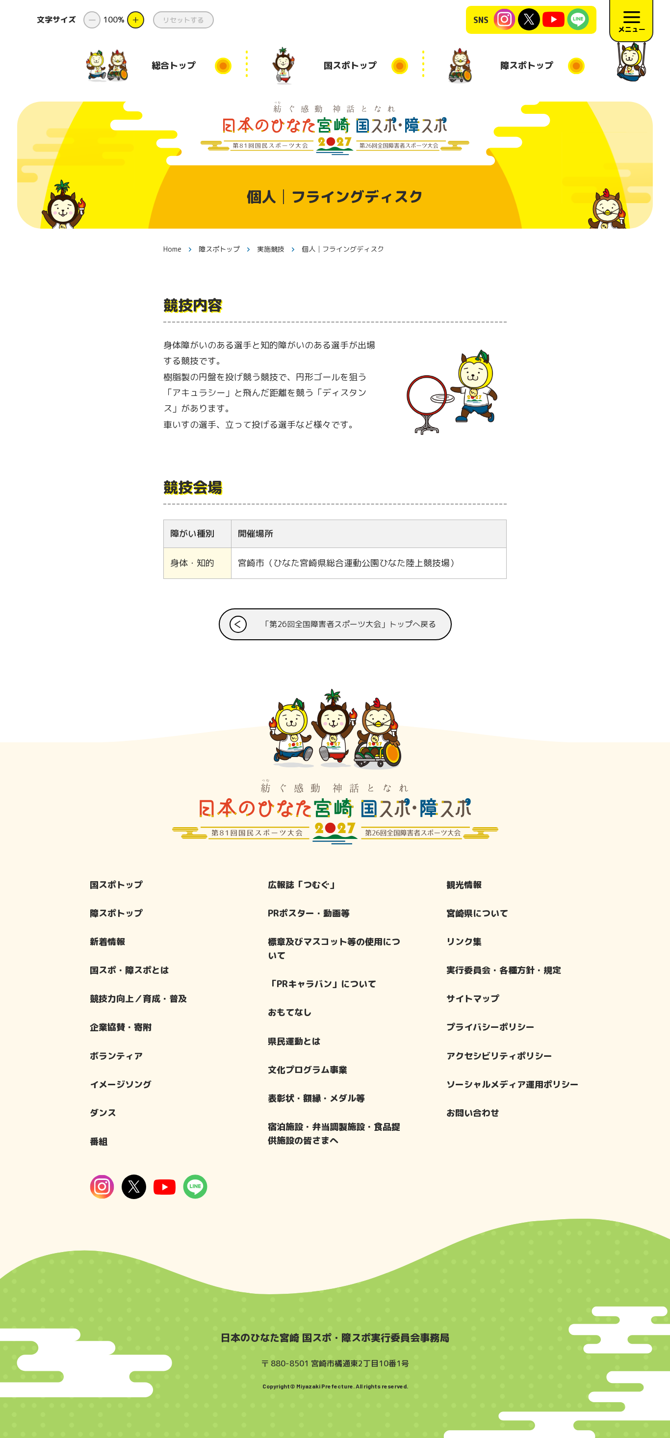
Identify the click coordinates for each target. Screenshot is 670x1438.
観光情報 (464, 885)
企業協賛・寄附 (121, 1027)
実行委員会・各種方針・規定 (503, 970)
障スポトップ (116, 913)
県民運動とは (294, 1041)
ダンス (103, 1113)
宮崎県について (477, 913)
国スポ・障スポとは (129, 970)
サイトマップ (472, 999)
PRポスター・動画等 (309, 913)
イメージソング (121, 1084)
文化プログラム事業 (307, 1070)
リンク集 (464, 942)
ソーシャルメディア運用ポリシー (512, 1084)
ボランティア (116, 1056)
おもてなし (290, 1012)
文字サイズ (56, 19)
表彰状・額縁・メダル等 (316, 1098)
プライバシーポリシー (490, 1027)
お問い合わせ (472, 1113)
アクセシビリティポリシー (499, 1056)
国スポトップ (116, 885)
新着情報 (107, 942)
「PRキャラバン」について (322, 984)
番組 (98, 1141)
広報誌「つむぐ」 (303, 885)
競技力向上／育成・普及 (138, 999)
